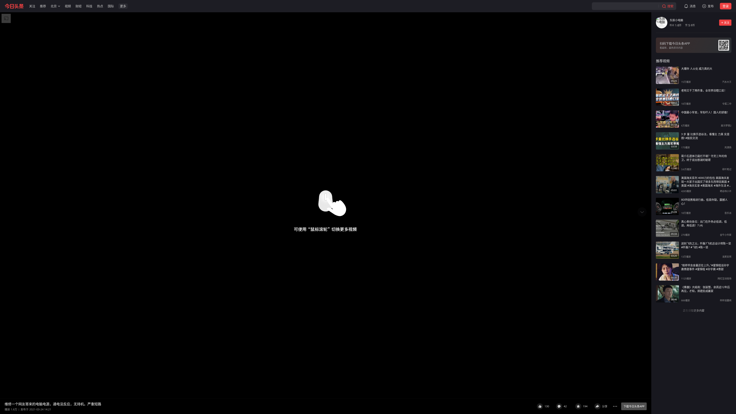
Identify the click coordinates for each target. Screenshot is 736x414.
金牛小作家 (725, 235)
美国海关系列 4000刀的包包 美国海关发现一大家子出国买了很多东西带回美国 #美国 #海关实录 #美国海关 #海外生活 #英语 (706, 181)
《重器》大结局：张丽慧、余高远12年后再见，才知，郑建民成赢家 (705, 289)
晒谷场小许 (725, 191)
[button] (32, 6)
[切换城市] (59, 6)
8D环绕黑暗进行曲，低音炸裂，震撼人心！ (704, 201)
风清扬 (727, 147)
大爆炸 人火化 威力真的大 (696, 68)
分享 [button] (604, 406)
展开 (528, 404)
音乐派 (727, 213)
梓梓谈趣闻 (725, 300)
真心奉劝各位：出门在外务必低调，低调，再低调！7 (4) (704, 223)
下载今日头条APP (633, 406)
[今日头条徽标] (14, 6)
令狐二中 (726, 103)
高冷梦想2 (726, 125)
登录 (726, 6)
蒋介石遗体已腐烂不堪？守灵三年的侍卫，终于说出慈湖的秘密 (704, 158)
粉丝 (675, 25)
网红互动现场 (724, 278)
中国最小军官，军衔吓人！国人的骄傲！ (705, 112)
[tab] (663, 61)
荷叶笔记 (726, 169)
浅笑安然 (726, 256)
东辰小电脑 (676, 20)
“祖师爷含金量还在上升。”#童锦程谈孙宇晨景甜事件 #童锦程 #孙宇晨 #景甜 (705, 267)
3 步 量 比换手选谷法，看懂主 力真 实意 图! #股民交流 (705, 136)
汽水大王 (726, 82)
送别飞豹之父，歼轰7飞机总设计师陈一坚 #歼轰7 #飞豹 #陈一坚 (706, 245)
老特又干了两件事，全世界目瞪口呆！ (704, 90)
